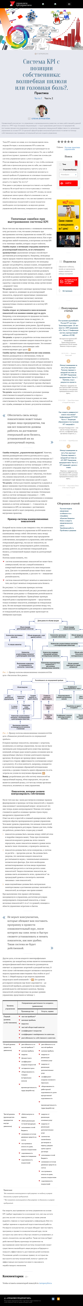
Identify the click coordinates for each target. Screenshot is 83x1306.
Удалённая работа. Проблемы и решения (68, 529)
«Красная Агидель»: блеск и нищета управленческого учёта (67, 522)
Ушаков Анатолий (70, 354)
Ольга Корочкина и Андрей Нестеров (70, 401)
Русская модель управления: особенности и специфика (66, 512)
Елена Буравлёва (41, 118)
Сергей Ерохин (73, 441)
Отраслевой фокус (70, 170)
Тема (64, 164)
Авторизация (67, 291)
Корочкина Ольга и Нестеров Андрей (70, 487)
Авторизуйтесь (45, 1283)
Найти (68, 183)
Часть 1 (38, 98)
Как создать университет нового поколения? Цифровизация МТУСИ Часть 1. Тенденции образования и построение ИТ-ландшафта (68, 418)
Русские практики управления (72, 148)
